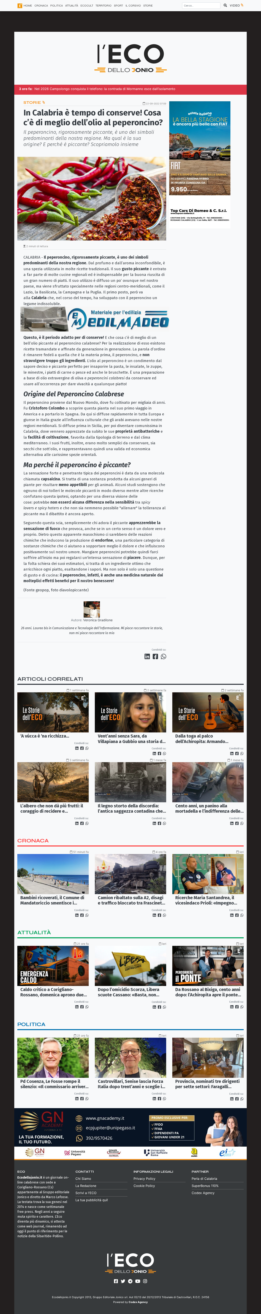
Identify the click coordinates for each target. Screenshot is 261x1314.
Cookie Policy (144, 1186)
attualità (34, 932)
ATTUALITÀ (71, 5)
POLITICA (56, 5)
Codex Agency (203, 1193)
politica (31, 1024)
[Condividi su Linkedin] (148, 656)
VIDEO (235, 5)
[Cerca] (225, 5)
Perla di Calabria (204, 1179)
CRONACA (41, 5)
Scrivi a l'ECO (85, 1193)
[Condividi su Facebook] (156, 656)
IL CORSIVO (133, 5)
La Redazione (85, 1186)
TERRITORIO (104, 5)
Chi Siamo (83, 1179)
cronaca (33, 841)
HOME (28, 5)
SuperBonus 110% (205, 1186)
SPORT (118, 5)
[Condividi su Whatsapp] (163, 656)
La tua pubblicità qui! (91, 1200)
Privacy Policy (144, 1179)
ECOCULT (87, 5)
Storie (148, 5)
